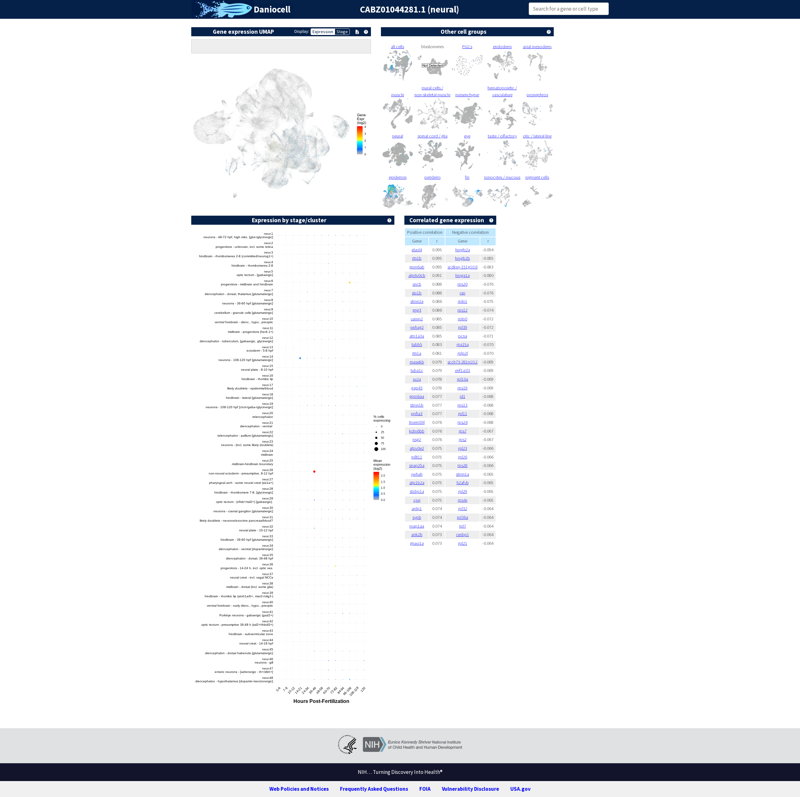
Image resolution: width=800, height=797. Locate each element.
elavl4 (417, 250)
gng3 (416, 310)
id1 (462, 396)
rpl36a (462, 517)
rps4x (463, 500)
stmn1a (462, 474)
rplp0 (462, 319)
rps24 (463, 422)
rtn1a (416, 353)
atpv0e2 (417, 448)
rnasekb (417, 362)
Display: (301, 31)
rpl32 (462, 508)
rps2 (463, 439)
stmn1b (416, 405)
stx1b (417, 293)
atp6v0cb (416, 275)
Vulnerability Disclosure (470, 788)
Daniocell (272, 9)
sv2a (417, 379)
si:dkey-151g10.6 (463, 267)
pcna (462, 336)
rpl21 (462, 543)
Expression (322, 31)
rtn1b (417, 258)
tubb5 (417, 344)
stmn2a (416, 301)
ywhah (416, 474)
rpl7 (462, 526)
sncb (416, 284)
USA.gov (520, 788)
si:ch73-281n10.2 (463, 362)
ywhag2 (417, 327)
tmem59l (417, 422)
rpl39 (462, 327)
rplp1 (462, 301)
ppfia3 (416, 413)
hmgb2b (462, 258)
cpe (416, 500)
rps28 (463, 465)
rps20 (463, 284)
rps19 (463, 388)
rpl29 (462, 491)
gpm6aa (416, 396)
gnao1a (417, 543)
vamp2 (417, 319)
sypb (416, 517)
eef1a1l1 (462, 370)
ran (462, 293)
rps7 (463, 431)
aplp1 (417, 508)
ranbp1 (462, 534)
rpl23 (462, 448)
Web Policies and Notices (299, 788)
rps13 (463, 405)
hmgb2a (462, 250)
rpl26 (462, 457)
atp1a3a (416, 336)
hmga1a (462, 275)
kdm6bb (416, 431)
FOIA (425, 788)
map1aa (416, 526)
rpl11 (462, 413)
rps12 (463, 310)
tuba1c (417, 370)
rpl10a (462, 379)
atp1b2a (416, 482)
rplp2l (463, 353)
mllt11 (416, 457)
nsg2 (416, 439)
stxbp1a (417, 491)
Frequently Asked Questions (374, 788)
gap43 (416, 388)
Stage (342, 31)
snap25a (416, 465)
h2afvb (463, 482)
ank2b (416, 534)
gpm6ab (416, 267)
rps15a (463, 344)
